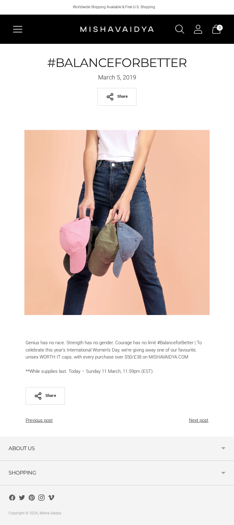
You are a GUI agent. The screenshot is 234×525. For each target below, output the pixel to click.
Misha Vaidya (50, 513)
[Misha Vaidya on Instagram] (41, 498)
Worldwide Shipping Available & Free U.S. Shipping (114, 7)
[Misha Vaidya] (117, 29)
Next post (198, 420)
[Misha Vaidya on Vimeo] (51, 498)
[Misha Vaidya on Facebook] (12, 498)
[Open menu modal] (17, 29)
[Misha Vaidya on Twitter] (22, 498)
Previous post (39, 420)
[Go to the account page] (198, 29)
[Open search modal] (179, 29)
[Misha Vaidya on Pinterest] (31, 498)
